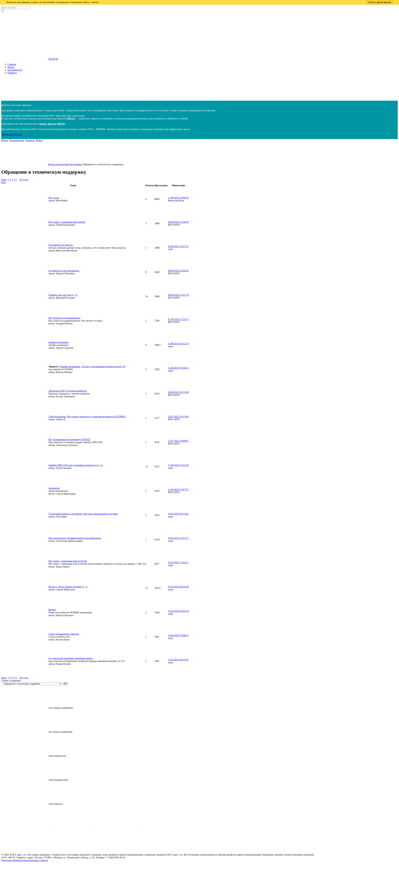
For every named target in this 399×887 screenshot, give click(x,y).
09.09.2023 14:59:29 (178, 222)
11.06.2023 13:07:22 (178, 489)
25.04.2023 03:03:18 (178, 611)
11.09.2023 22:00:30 (178, 197)
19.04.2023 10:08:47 (178, 635)
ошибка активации (58, 342)
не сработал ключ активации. (64, 270)
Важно (52, 609)
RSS (3, 182)
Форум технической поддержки (65, 164)
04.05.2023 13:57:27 (178, 538)
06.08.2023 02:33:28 (178, 392)
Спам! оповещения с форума (63, 634)
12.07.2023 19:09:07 (178, 441)
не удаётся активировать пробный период (70, 658)
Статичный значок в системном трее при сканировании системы (83, 513)
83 (21, 179)
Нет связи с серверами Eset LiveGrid (67, 561)
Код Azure (53, 197)
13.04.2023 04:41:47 (178, 659)
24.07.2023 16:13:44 (178, 416)
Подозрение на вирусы (60, 245)
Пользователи (14, 70)
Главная (11, 64)
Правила (12, 72)
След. (26, 179)
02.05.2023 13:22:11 (178, 562)
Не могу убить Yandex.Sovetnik (64, 586)
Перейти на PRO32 (11, 134)
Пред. (4, 179)
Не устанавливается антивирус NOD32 (69, 439)
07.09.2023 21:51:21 (178, 319)
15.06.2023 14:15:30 (178, 465)
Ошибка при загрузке (59, 295)
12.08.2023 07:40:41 (178, 368)
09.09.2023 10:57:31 (178, 246)
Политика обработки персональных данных (24, 860)
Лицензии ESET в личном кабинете (67, 390)
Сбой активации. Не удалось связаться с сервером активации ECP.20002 (86, 416)
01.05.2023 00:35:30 (178, 586)
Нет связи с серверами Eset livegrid (66, 222)
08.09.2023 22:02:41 (178, 270)
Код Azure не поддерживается (64, 318)
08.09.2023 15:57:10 (178, 295)
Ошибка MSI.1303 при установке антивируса (72, 465)
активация (54, 488)
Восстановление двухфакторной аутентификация (74, 538)
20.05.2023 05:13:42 (178, 513)
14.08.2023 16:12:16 (178, 343)
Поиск (10, 67)
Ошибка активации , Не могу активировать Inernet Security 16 (92, 366)
